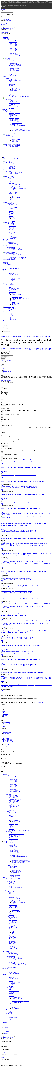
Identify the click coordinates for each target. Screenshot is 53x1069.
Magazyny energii (13, 317)
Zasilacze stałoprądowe (14, 124)
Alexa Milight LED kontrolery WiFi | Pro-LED (19, 96)
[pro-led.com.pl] (4, 23)
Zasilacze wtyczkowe (13, 126)
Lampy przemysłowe (10, 223)
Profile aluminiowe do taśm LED (13, 160)
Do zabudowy (12, 212)
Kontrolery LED (12, 79)
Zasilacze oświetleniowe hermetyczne (20, 129)
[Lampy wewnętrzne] (8, 176)
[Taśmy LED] (6, 58)
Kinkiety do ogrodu (13, 209)
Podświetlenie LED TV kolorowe (16, 255)
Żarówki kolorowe (13, 53)
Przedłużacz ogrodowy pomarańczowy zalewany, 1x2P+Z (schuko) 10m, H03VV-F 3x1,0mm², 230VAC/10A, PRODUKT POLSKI (24, 631)
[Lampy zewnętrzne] (8, 202)
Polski (6, 1033)
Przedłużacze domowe (16, 294)
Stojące (10, 182)
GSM (10, 287)
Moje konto (5, 731)
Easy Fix (13, 218)
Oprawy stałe (14, 194)
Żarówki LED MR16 (13, 44)
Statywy (10, 309)
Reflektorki (11, 199)
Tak (2, 399)
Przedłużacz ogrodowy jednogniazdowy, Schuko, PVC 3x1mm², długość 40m (22, 481)
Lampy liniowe (12, 224)
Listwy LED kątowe (13, 173)
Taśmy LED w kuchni (14, 66)
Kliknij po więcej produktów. (7, 28)
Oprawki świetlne (13, 183)
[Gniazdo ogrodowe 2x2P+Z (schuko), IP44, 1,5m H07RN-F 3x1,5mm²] (17, 638)
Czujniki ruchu (12, 138)
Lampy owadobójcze (13, 236)
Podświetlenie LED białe (14, 248)
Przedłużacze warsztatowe (17, 299)
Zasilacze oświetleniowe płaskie (19, 131)
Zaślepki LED (12, 166)
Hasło (2, 16)
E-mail (2, 10)
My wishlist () (6, 1052)
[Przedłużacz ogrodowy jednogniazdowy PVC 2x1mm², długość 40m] (16, 591)
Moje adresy (6, 733)
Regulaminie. (40, 441)
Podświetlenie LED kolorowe (15, 249)
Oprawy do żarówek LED (14, 193)
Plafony (10, 233)
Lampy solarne (12, 234)
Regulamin (5, 715)
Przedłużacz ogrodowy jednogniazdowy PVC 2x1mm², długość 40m (20, 598)
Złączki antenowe (15, 305)
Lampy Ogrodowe (13, 207)
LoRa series (11, 94)
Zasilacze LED (9, 111)
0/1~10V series (12, 83)
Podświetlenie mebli (7, 739)
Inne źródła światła (10, 99)
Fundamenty (11, 213)
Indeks (2, 382)
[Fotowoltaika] (6, 312)
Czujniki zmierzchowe (16, 141)
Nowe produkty (6, 723)
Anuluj (2, 446)
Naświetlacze (12, 229)
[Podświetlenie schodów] (9, 259)
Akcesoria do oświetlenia (14, 103)
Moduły (10, 318)
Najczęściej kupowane (8, 725)
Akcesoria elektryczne (11, 308)
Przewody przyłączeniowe (14, 278)
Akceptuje (3, 6)
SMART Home (12, 289)
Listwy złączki (12, 279)
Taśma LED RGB (13, 71)
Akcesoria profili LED (11, 165)
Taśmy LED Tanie (13, 60)
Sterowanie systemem (13, 90)
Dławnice (11, 277)
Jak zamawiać (6, 717)
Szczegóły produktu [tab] (7, 371)
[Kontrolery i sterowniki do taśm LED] (12, 144)
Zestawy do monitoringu (14, 268)
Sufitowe (11, 206)
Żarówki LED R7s (13, 48)
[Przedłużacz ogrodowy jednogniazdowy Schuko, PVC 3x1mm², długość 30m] (18, 460)
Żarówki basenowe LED (14, 55)
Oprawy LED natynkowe (17, 186)
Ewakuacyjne (12, 238)
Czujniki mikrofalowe (16, 140)
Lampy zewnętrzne (10, 203)
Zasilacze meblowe (13, 115)
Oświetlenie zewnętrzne (14, 86)
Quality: (5, 432)
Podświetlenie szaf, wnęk (11, 242)
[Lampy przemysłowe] (8, 222)
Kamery (10, 285)
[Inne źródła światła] (8, 98)
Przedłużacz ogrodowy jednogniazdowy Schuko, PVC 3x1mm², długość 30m (22, 467)
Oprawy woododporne (17, 197)
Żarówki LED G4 (13, 49)
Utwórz (15, 1054)
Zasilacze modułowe (13, 120)
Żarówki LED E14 (13, 42)
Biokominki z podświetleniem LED (16, 101)
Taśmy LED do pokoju (14, 68)
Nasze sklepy (6, 711)
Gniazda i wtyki (12, 273)
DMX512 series (12, 81)
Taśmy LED (8, 59)
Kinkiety (11, 179)
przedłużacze (11, 293)
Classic (13, 221)
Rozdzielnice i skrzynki (14, 280)
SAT (10, 300)
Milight (7, 78)
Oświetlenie (5, 37)
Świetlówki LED (12, 100)
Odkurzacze (11, 290)
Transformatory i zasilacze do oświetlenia (18, 125)
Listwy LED (9, 171)
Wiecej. (26, 5)
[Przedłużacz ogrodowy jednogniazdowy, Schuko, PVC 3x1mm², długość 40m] (18, 474)
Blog (4, 320)
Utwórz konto (9, 20)
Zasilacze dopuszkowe (14, 118)
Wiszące (10, 178)
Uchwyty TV (14, 304)
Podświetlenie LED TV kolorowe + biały (18, 257)
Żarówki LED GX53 (13, 54)
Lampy (4, 174)
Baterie (13, 302)
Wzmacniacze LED (13, 84)
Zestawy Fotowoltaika (14, 319)
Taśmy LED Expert (13, 63)
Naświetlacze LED (13, 191)
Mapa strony (6, 714)
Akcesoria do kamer (13, 267)
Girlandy (11, 216)
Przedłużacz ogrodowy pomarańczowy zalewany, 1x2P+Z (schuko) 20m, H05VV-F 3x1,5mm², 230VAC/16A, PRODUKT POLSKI (24, 614)
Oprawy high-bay (13, 231)
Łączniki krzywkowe (13, 274)
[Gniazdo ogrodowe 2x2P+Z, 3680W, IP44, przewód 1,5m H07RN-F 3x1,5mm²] (19, 487)
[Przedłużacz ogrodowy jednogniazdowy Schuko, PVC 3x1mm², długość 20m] (18, 665)
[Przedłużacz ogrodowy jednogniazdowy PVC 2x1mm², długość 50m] (16, 579)
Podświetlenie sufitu (10, 247)
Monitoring (5, 262)
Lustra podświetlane (13, 104)
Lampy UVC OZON (13, 237)
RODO (5, 716)
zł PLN (4, 1030)
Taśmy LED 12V (12, 75)
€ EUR (7, 1031)
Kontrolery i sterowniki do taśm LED (14, 145)
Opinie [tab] (4, 372)
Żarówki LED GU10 (13, 43)
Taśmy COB (11, 69)
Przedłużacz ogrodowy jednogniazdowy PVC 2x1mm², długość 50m (20, 586)
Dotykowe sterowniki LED (15, 80)
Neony (10, 105)
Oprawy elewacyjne (16, 89)
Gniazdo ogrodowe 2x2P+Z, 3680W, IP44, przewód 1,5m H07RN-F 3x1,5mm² (23, 494)
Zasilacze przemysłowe (17, 123)
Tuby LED (11, 108)
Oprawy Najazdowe (13, 214)
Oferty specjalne (6, 722)
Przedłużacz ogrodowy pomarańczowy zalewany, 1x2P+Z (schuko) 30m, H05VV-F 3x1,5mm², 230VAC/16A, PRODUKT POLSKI (24, 524)
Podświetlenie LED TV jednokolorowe (17, 258)
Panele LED (11, 217)
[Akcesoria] (6, 134)
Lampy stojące (12, 208)
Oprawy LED (12, 227)
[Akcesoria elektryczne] (8, 307)
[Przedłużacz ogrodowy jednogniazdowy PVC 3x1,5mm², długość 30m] (17, 501)
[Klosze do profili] (7, 161)
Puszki (10, 275)
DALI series (11, 95)
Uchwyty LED (12, 167)
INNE (4, 269)
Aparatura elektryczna (11, 272)
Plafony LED (12, 187)
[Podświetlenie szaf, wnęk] (9, 241)
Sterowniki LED (12, 147)
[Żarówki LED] (7, 38)
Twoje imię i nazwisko (6, 436)
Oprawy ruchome (15, 196)
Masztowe (11, 211)
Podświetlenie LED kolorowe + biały (17, 251)
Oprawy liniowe (12, 232)
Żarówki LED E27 (13, 40)
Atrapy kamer (12, 265)
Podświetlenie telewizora (11, 253)
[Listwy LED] (6, 170)
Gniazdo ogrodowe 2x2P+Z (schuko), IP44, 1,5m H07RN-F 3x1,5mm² (20, 645)
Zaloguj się (3, 20)
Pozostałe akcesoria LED (14, 143)
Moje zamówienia (7, 732)
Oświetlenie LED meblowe (15, 65)
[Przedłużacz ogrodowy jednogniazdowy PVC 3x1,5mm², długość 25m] (17, 652)
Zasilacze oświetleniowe (14, 128)
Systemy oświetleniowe (14, 192)
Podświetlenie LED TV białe (15, 254)
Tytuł (2, 435)
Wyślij (6, 446)
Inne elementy (12, 168)
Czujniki (11, 282)
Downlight (11, 85)
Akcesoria (11, 74)
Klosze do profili (9, 162)
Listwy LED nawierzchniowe (15, 172)
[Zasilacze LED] (7, 110)
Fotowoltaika (9, 313)
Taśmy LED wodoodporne (15, 64)
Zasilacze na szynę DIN (14, 121)
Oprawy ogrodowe (16, 88)
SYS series (11, 93)
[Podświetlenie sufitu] (8, 246)
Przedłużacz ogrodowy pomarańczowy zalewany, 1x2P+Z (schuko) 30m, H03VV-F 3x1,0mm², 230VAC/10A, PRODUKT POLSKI (24, 572)
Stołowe (10, 181)
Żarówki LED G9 (13, 45)
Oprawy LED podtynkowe (17, 184)
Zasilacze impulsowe (13, 133)
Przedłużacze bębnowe (17, 295)
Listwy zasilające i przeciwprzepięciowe (20, 298)
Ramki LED (11, 189)
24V (10, 73)
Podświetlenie (6, 239)
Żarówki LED (9, 39)
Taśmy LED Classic (13, 62)
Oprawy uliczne (12, 226)
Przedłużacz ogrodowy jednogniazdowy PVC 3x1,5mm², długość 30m (20, 508)
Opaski (10, 310)
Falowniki (11, 315)
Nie (1, 405)
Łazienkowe (11, 201)
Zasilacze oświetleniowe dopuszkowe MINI (21, 130)
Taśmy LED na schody (14, 70)
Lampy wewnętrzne (10, 177)
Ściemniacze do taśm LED (14, 146)
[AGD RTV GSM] (7, 283)
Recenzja (3, 439)
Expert (13, 219)
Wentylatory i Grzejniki (14, 288)
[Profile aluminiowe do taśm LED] (11, 158)
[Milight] (5, 76)
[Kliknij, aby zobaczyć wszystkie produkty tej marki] (3, 365)
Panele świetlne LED (13, 106)
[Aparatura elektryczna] (8, 270)
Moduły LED (12, 52)
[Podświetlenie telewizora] (9, 252)
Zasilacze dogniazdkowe (14, 113)
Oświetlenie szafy (13, 243)
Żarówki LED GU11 (13, 50)
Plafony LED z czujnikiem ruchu (19, 188)
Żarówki (11, 91)
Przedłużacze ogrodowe (17, 297)
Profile (4, 157)
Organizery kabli (15, 303)
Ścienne (10, 198)
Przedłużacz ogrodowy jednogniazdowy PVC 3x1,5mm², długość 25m (20, 659)
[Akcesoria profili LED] (8, 163)
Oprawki (11, 57)
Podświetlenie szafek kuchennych (16, 244)
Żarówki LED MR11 (13, 47)
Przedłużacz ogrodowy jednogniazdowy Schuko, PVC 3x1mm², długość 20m (22, 672)
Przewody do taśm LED (14, 136)
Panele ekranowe (12, 292)
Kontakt (5, 322)
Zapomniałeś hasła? (5, 19)
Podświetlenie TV (7, 738)
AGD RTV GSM (10, 284)
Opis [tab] (4, 370)
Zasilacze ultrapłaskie (13, 119)
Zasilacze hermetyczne (14, 116)
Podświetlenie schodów (11, 260)
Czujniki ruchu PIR (16, 139)
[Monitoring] (6, 263)
